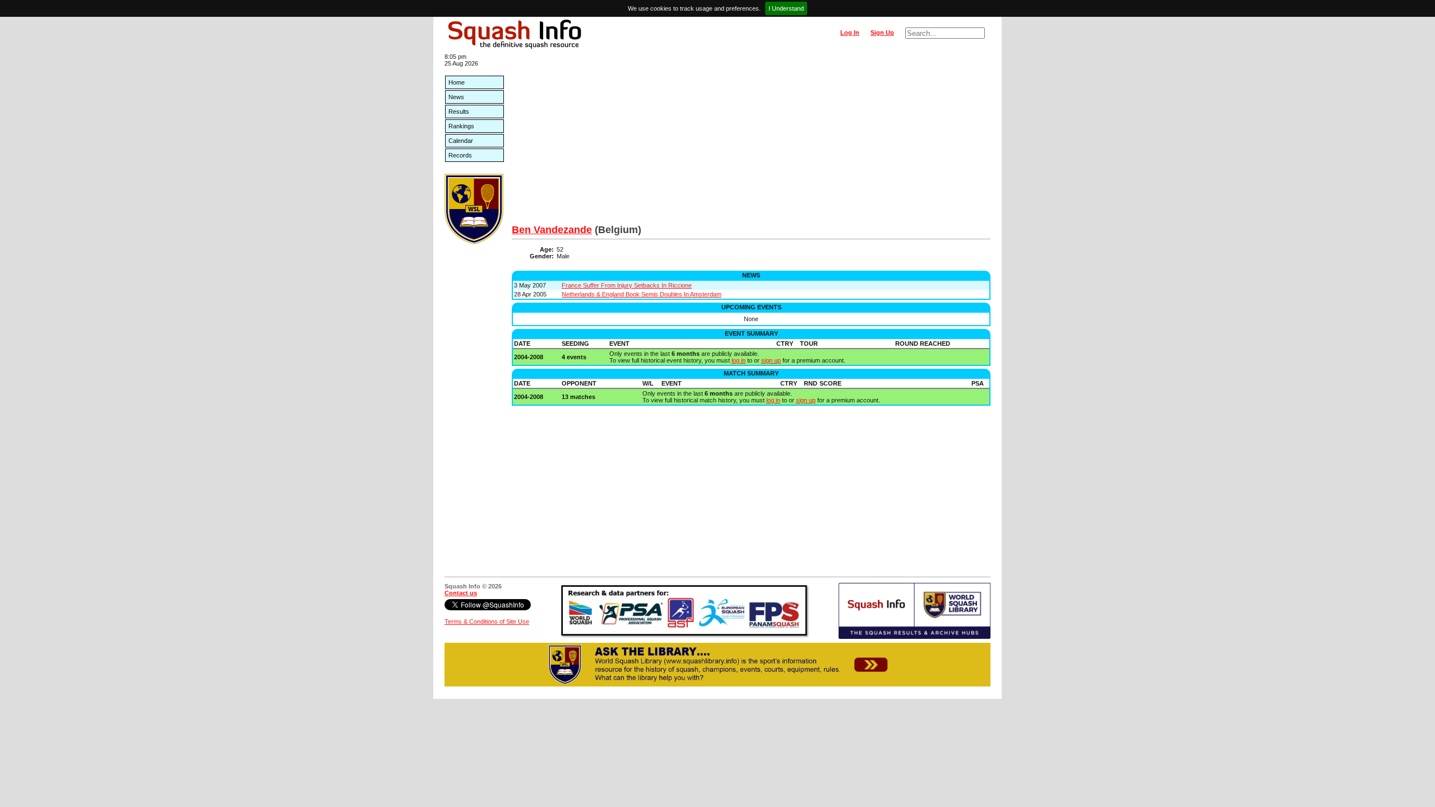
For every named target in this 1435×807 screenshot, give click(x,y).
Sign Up (882, 32)
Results (458, 111)
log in (739, 360)
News (456, 97)
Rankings (461, 126)
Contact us (461, 593)
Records (460, 155)
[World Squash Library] (474, 242)
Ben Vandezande (552, 229)
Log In (849, 32)
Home (456, 82)
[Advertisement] (751, 140)
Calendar (460, 140)
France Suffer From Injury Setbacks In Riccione (627, 285)
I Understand (786, 8)
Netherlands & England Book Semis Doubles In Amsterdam (641, 294)
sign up (771, 360)
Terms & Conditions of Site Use (487, 621)
